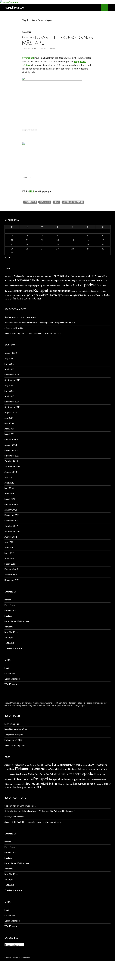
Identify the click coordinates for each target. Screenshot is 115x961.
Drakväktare (84, 276)
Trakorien (8, 299)
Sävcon (91, 295)
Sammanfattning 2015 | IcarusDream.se (22, 333)
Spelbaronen (10, 317)
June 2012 (9, 547)
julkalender (61, 280)
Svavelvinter (66, 295)
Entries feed (10, 673)
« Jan (7, 257)
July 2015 (8, 385)
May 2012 (9, 553)
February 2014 (11, 439)
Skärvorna (8, 295)
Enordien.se (10, 605)
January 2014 (10, 445)
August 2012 (10, 536)
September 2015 (12, 380)
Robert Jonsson (23, 290)
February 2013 (11, 504)
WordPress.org (11, 684)
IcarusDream (50, 280)
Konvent (92, 280)
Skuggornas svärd (98, 291)
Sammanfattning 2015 (14, 745)
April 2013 (9, 493)
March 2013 (10, 499)
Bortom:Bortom (70, 276)
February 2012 (11, 569)
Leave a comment (48, 48)
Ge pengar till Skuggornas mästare (57, 40)
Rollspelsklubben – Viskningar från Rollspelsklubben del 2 (48, 322)
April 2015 (9, 396)
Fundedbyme (30, 202)
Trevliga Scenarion (13, 648)
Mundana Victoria (53, 333)
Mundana (16, 286)
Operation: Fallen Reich (50, 285)
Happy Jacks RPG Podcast (16, 621)
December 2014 (11, 401)
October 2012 (11, 526)
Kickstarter (82, 280)
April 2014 (9, 428)
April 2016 (9, 369)
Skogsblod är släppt (13, 734)
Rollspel (26, 32)
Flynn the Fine (101, 276)
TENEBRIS (9, 643)
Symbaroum (79, 295)
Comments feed (12, 678)
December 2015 (11, 374)
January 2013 (10, 509)
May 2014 (9, 423)
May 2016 (9, 364)
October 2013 (11, 461)
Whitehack (29, 299)
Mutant (24, 285)
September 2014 (12, 407)
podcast (91, 284)
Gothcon (38, 280)
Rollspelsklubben (58, 290)
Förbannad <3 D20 (13, 740)
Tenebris (99, 295)
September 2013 (12, 466)
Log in (7, 668)
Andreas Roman (29, 276)
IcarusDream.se (14, 7)
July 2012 (8, 542)
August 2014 (10, 412)
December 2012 (11, 515)
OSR (63, 285)
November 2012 (11, 520)
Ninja (57, 202)
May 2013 (9, 488)
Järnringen (72, 280)
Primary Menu (111, 7)
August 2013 (10, 472)
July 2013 (8, 477)
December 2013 (11, 450)
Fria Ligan (9, 280)
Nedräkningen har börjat (15, 729)
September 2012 (12, 531)
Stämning (55, 295)
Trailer (107, 295)
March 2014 (10, 434)
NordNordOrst (11, 632)
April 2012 (9, 558)
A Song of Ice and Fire (43, 276)
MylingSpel (28, 57)
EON (92, 276)
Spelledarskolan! (36, 295)
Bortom (57, 276)
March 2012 (10, 563)
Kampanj (8, 626)
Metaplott (8, 286)
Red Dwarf (102, 286)
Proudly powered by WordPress (17, 957)
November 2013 (11, 455)
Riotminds (8, 291)
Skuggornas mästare (73, 202)
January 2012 (10, 574)
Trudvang (18, 298)
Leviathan (101, 280)
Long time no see (28, 317)
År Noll (37, 298)
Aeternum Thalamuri (13, 276)
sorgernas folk (19, 295)
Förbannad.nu (10, 610)
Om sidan (19, 328)
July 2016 (8, 358)
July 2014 (8, 418)
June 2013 (9, 482)
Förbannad (23, 280)
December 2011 (11, 580)
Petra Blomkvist (75, 285)
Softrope (8, 637)
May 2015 (9, 391)
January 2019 (10, 353)
